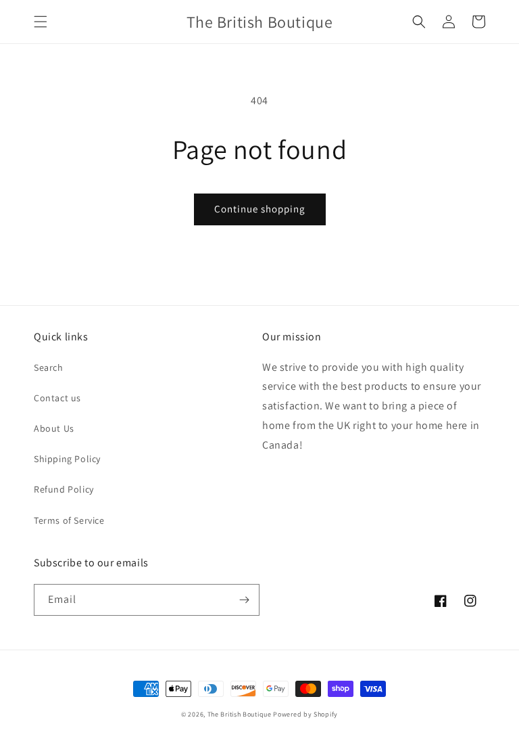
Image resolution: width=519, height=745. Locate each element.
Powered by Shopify (305, 714)
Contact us (57, 398)
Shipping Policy (67, 459)
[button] (40, 22)
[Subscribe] (244, 600)
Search (49, 367)
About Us (54, 428)
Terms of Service (69, 520)
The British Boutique (240, 714)
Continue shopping (259, 208)
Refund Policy (64, 489)
